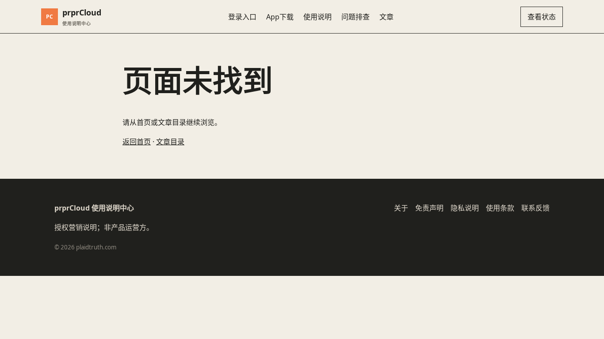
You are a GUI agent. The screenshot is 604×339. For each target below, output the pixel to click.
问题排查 (355, 17)
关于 (401, 208)
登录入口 (242, 17)
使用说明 (317, 17)
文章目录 (170, 142)
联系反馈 (535, 208)
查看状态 (542, 17)
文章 (386, 17)
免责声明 (429, 208)
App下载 (280, 17)
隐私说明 (465, 208)
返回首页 (136, 142)
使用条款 (500, 208)
